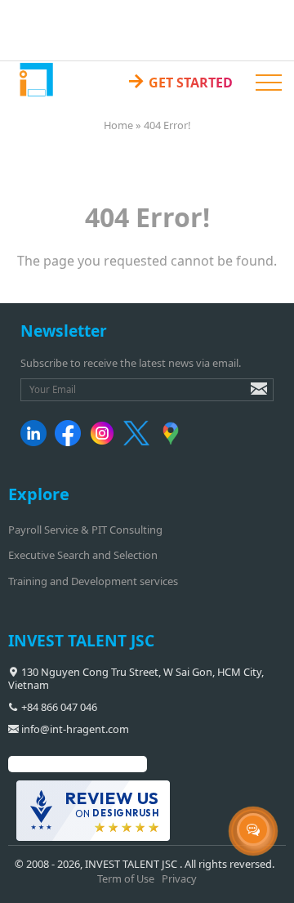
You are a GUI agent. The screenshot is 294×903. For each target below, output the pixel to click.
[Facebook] (71, 442)
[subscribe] (247, 396)
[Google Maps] (173, 442)
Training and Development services (93, 581)
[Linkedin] (36, 442)
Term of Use (125, 878)
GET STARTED (180, 79)
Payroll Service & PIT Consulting (85, 529)
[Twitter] (139, 442)
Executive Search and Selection (83, 555)
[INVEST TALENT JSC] (35, 78)
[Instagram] (105, 442)
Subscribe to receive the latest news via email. (130, 362)
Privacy (179, 878)
